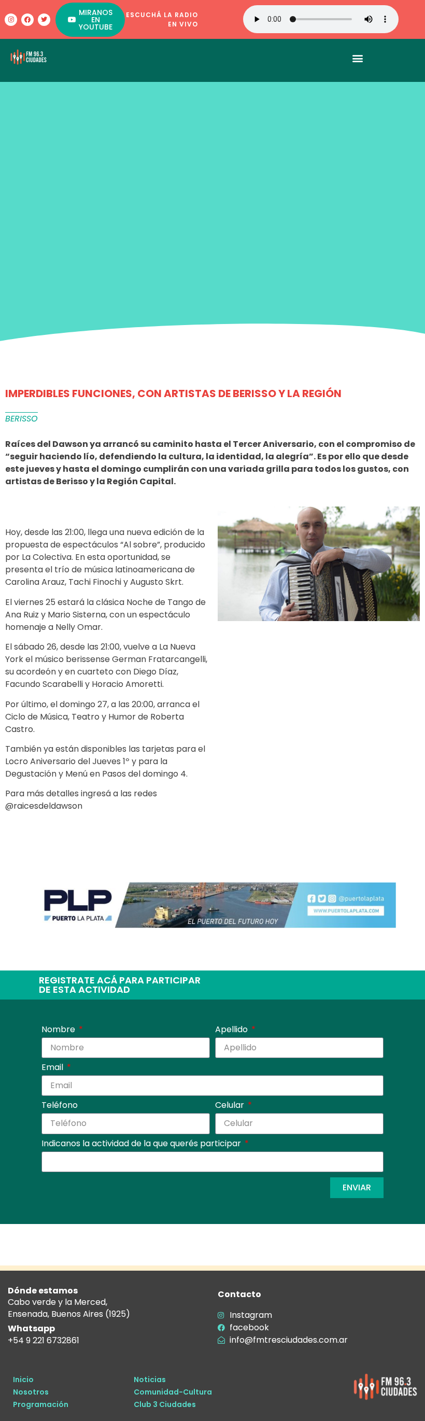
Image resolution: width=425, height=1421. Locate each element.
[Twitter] (44, 19)
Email (53, 1068)
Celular (230, 1106)
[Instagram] (11, 19)
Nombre (59, 1030)
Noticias (150, 1379)
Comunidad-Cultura (173, 1392)
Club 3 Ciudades (165, 1404)
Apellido (232, 1030)
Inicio (23, 1379)
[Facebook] (27, 19)
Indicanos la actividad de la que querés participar (142, 1144)
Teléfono (59, 1106)
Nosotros (31, 1392)
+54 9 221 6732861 (43, 1340)
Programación (40, 1404)
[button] (357, 57)
